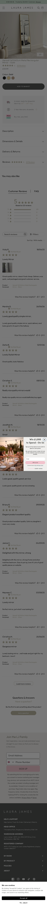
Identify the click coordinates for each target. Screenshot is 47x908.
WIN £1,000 (35, 462)
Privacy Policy (40, 465)
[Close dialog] (44, 439)
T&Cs (35, 465)
